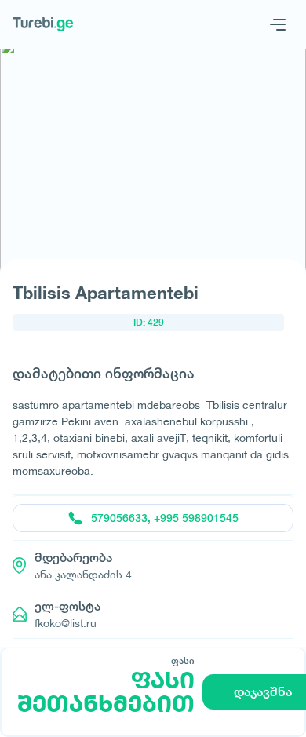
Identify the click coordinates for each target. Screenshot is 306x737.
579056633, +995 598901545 (165, 518)
